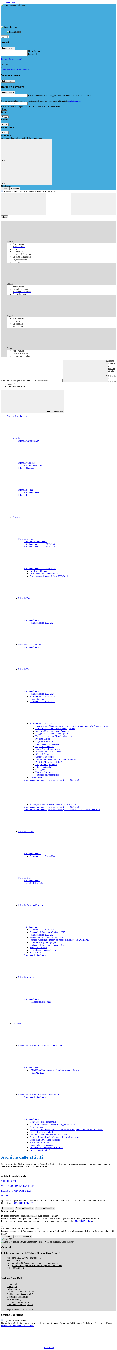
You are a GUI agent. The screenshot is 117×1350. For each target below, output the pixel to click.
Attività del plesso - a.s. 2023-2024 (40, 568)
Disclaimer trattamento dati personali (17, 1325)
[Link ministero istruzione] (13, 5)
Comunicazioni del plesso (35, 541)
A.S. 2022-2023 (37, 1073)
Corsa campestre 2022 (40, 1150)
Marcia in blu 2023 (38, 947)
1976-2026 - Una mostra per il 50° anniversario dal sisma (55, 1070)
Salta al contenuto (9, 2)
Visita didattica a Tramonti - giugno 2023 (48, 937)
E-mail (31, 95)
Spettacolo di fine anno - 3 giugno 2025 (47, 932)
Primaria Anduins (26, 977)
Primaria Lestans (26, 831)
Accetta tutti (45, 1208)
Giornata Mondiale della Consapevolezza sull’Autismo (54, 1137)
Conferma (15, 189)
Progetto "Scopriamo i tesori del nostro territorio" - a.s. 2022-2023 (59, 940)
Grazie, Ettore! (36, 777)
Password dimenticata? (11, 59)
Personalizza (7, 1208)
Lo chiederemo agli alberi (41, 1132)
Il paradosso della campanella (43, 1122)
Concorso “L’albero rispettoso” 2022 (46, 1147)
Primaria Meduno (26, 539)
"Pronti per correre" (38, 1127)
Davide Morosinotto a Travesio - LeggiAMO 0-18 (52, 1124)
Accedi (5, 37)
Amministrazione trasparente (20, 1304)
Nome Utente (34, 51)
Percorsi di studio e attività (112, 367)
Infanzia (16, 438)
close (4, 217)
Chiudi (4, 117)
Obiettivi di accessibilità (17, 1297)
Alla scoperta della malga (41, 1002)
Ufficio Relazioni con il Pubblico (22, 1291)
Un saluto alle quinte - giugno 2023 (45, 942)
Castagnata (40, 769)
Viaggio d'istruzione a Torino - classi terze (48, 1134)
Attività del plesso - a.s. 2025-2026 (39, 544)
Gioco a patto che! (43, 767)
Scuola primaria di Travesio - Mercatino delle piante (53, 804)
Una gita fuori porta (44, 772)
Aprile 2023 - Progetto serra (47, 749)
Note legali (12, 1286)
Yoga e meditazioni (44, 741)
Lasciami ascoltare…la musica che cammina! (55, 759)
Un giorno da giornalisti (46, 764)
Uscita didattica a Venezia (41, 1145)
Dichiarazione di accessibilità (20, 1294)
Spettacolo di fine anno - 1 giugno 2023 (47, 945)
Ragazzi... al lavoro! (44, 746)
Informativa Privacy (16, 1289)
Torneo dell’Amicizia (39, 1142)
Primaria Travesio (26, 669)
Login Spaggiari (74, 101)
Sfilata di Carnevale (44, 754)
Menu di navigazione (54, 411)
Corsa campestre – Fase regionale (45, 1140)
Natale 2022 (35, 952)
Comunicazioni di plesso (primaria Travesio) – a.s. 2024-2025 (51, 807)
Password (32, 54)
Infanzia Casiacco (26, 468)
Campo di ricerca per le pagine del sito (18, 380)
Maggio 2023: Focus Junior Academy (52, 731)
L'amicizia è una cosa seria (47, 744)
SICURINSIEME (9, 1181)
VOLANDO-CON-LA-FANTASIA (17, 1186)
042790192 (16, 1260)
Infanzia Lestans (25, 495)
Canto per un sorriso (44, 757)
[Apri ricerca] (93, 204)
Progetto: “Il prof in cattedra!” (48, 762)
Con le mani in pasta (39, 571)
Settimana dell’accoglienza (47, 775)
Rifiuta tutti (24, 1208)
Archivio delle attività (33, 465)
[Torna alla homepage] (58, 191)
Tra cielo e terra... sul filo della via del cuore (55, 736)
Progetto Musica (42, 739)
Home (111, 361)
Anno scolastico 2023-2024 (42, 623)
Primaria (112, 376)
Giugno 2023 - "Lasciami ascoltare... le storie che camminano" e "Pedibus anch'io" (72, 726)
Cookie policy (13, 1284)
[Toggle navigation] (23, 204)
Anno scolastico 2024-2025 (42, 696)
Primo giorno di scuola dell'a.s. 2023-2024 (49, 576)
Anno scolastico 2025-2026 (42, 694)
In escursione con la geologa (48, 751)
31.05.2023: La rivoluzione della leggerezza (55, 728)
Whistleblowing (14, 1299)
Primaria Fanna (25, 598)
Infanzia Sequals (26, 490)
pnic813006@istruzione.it (36, 1263)
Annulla (5, 189)
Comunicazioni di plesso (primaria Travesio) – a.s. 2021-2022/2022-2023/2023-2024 (62, 809)
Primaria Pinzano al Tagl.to (30, 905)
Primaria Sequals (26, 878)
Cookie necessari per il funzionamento (18, 1228)
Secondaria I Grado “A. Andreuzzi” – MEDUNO (41, 1045)
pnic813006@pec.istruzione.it (37, 1265)
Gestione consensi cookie (18, 1302)
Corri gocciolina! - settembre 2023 (45, 573)
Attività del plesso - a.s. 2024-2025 (39, 546)
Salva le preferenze (23, 1237)
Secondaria (18, 1023)
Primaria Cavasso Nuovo (29, 644)
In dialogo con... (37, 699)
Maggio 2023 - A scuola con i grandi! (52, 733)
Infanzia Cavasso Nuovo (29, 441)
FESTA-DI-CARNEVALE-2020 (16, 1191)
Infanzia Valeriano (26, 463)
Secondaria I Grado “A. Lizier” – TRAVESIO (39, 1094)
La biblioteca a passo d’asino (43, 950)
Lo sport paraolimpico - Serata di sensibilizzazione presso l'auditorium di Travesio (66, 1129)
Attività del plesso (32, 492)
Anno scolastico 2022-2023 (42, 723)
